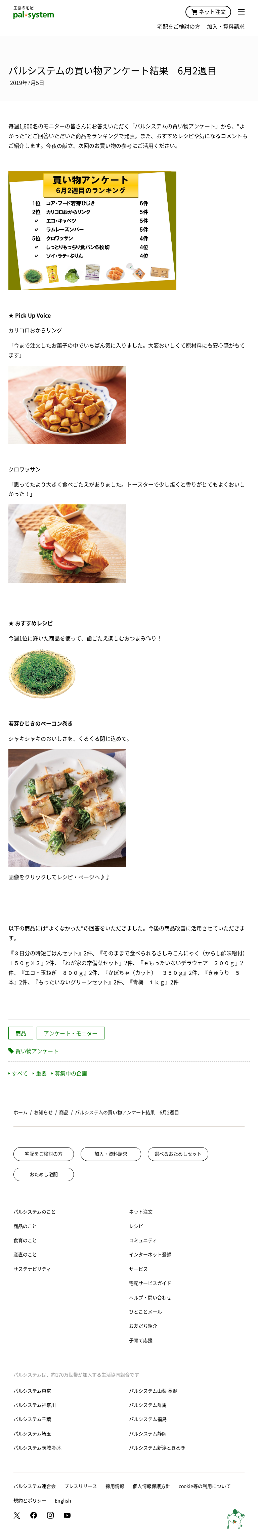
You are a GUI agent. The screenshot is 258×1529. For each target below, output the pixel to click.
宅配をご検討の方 (178, 26)
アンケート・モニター (70, 1033)
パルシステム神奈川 (34, 1405)
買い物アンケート (36, 1051)
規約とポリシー (29, 1500)
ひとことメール (145, 1311)
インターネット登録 (150, 1254)
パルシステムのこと (34, 1211)
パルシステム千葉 (32, 1419)
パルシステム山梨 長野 (153, 1391)
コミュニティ (143, 1240)
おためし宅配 (44, 1174)
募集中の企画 (71, 1073)
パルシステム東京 (32, 1391)
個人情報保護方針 (151, 1486)
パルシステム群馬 (148, 1405)
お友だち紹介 (143, 1326)
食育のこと (25, 1240)
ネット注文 (212, 11)
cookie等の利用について (205, 1486)
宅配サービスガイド (150, 1283)
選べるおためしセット (178, 1154)
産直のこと (25, 1254)
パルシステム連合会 (34, 1486)
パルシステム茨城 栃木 (37, 1447)
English (63, 1500)
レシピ (136, 1226)
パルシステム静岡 (148, 1433)
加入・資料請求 (226, 26)
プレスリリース (80, 1486)
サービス (138, 1269)
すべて (20, 1073)
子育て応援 (141, 1340)
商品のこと (25, 1226)
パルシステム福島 (148, 1419)
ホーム (20, 1112)
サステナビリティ (32, 1269)
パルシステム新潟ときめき (157, 1447)
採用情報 (114, 1486)
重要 (41, 1073)
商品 (20, 1033)
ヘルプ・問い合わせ (150, 1297)
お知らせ (43, 1112)
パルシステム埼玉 (32, 1433)
